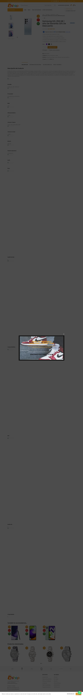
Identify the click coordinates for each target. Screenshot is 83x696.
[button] (79, 692)
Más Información (71, 693)
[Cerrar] (63, 334)
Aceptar (78, 693)
